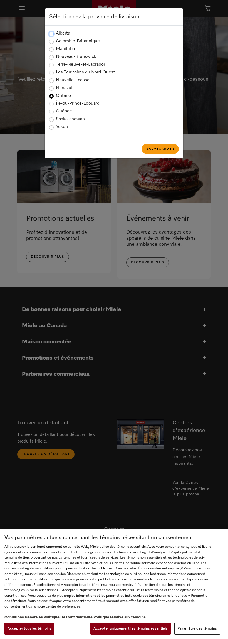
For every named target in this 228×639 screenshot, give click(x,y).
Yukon (62, 127)
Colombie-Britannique (78, 41)
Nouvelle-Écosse (73, 80)
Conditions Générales (23, 617)
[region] (114, 584)
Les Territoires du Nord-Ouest (85, 72)
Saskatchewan (70, 119)
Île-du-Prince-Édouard (78, 103)
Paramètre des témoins (197, 628)
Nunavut (64, 88)
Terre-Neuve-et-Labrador (80, 64)
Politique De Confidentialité (68, 617)
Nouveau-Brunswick (76, 57)
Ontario (63, 96)
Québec (64, 111)
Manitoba (65, 49)
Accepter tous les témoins (29, 628)
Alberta (63, 33)
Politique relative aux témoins (119, 617)
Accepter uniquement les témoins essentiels (130, 628)
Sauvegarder (160, 149)
